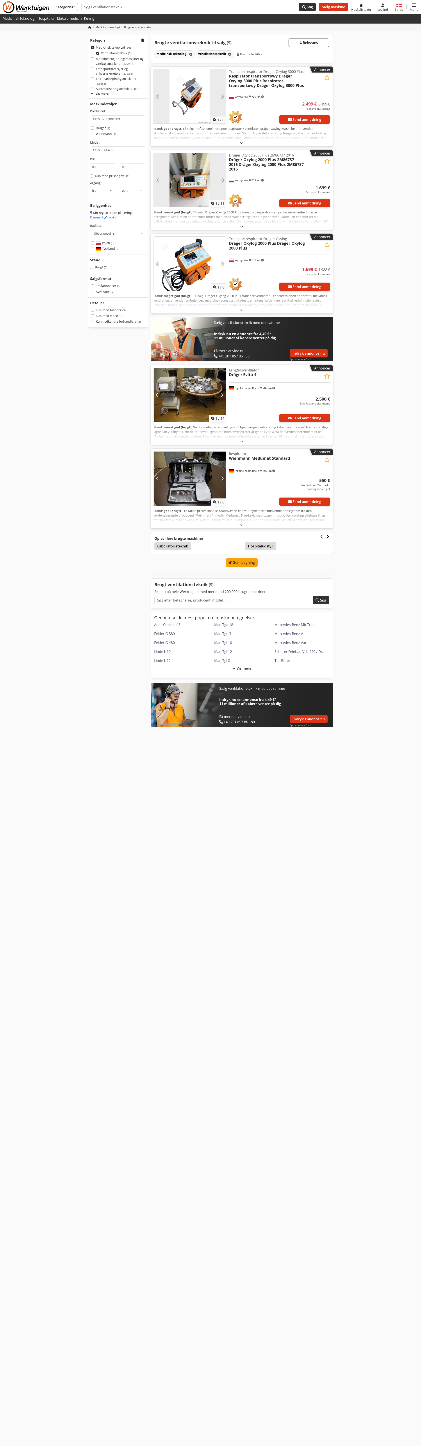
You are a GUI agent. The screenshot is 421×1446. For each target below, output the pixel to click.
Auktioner (105, 291)
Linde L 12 (162, 660)
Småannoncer (108, 286)
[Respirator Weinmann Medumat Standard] (190, 479)
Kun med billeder (111, 310)
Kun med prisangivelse (112, 176)
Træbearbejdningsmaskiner (116, 81)
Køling (89, 18)
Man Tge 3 (222, 633)
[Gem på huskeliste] (327, 78)
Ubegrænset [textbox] (104, 233)
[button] (414, 7)
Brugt (101, 267)
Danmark (103, 217)
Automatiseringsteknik (117, 89)
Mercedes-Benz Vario (292, 642)
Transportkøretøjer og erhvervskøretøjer (114, 71)
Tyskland (110, 248)
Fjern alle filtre (250, 54)
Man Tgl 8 (222, 660)
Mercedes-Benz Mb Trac (294, 624)
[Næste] (222, 96)
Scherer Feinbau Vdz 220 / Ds (299, 651)
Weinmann (106, 134)
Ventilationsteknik (116, 53)
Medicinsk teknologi (19, 18)
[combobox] (118, 233)
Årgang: (96, 183)
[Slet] (190, 54)
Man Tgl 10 (223, 642)
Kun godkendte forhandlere (118, 321)
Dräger (103, 128)
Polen (107, 243)
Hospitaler (46, 18)
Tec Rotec (283, 660)
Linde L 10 (162, 651)
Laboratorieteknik (172, 546)
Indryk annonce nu (309, 353)
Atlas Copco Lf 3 (167, 624)
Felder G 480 (164, 642)
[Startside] (89, 27)
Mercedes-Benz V (289, 633)
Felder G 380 (164, 633)
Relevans (310, 42)
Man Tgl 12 (223, 651)
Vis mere (243, 668)
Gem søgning (243, 562)
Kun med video (109, 316)
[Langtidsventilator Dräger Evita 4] (190, 395)
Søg (309, 7)
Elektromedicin (69, 18)
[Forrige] (157, 96)
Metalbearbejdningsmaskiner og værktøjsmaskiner (120, 61)
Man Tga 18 (223, 624)
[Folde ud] (241, 142)
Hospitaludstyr (260, 546)
